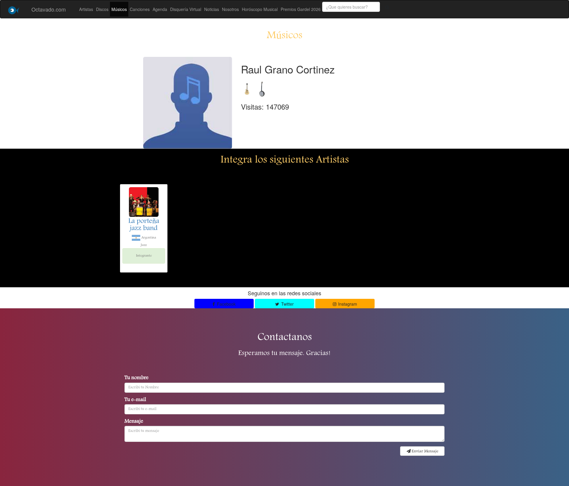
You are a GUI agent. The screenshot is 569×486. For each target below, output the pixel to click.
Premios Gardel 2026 (301, 9)
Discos (102, 9)
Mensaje (133, 421)
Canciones (140, 9)
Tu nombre (136, 378)
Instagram (347, 304)
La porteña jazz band (143, 225)
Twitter (287, 304)
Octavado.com (48, 9)
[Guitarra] (248, 87)
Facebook (226, 304)
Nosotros (230, 9)
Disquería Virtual (185, 9)
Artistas (86, 9)
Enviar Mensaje (424, 451)
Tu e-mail (135, 400)
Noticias (211, 9)
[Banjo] (262, 87)
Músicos (119, 9)
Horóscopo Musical (260, 9)
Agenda (160, 9)
